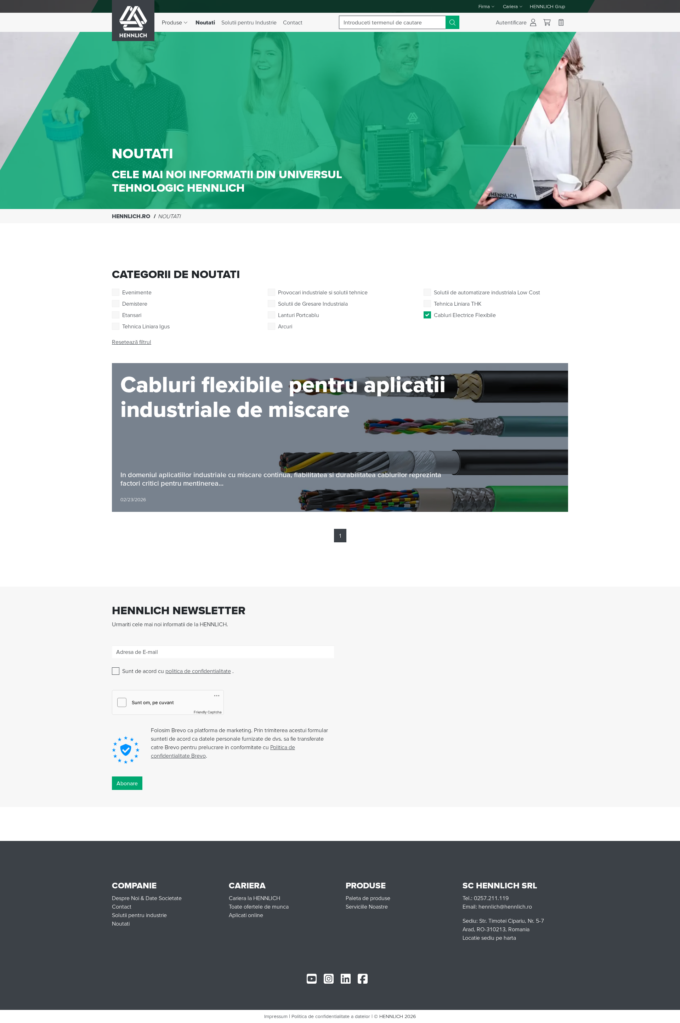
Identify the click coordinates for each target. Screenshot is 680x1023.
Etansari (131, 315)
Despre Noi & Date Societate (147, 898)
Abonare (127, 783)
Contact (292, 22)
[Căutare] (452, 22)
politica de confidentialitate (198, 671)
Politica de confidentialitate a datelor (330, 1016)
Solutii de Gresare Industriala (313, 303)
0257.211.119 (491, 898)
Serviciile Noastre (367, 906)
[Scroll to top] (665, 1014)
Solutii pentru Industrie (249, 22)
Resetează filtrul (131, 342)
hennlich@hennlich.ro (505, 906)
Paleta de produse (368, 898)
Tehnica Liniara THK (457, 303)
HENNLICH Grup (547, 6)
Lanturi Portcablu (298, 315)
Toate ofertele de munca (259, 906)
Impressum (276, 1016)
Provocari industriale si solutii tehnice (323, 292)
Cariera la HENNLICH (254, 898)
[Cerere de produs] (561, 22)
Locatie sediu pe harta (489, 937)
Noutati (207, 22)
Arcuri (285, 326)
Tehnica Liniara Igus (146, 326)
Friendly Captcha (208, 712)
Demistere (134, 303)
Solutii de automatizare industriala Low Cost (487, 292)
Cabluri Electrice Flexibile (465, 315)
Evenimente (137, 292)
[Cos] (547, 22)
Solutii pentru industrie (139, 915)
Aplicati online (246, 915)
